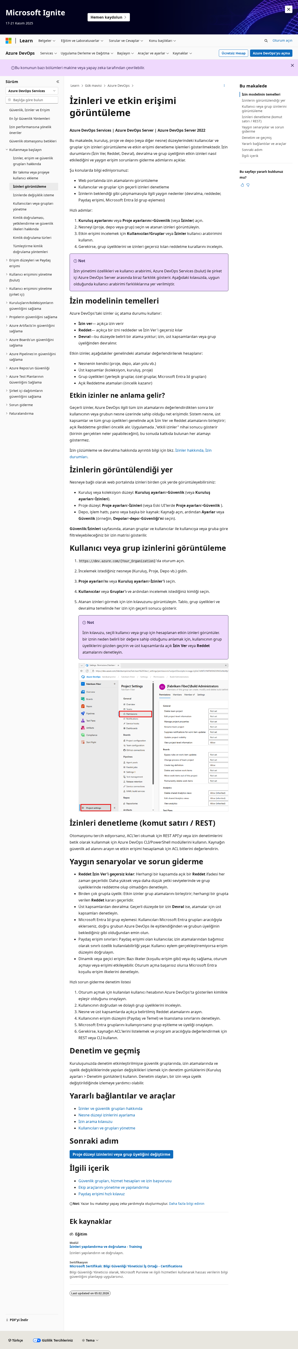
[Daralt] (58, 81)
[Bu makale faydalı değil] (248, 185)
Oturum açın (282, 40)
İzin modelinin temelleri (261, 94)
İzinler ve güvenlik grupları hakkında (110, 1108)
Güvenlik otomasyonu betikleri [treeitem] (33, 141)
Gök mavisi (93, 85)
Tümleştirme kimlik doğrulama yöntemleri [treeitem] (30, 249)
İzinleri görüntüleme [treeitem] (29, 186)
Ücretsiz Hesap (234, 53)
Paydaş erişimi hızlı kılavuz (101, 1193)
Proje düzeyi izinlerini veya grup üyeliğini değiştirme (121, 1154)
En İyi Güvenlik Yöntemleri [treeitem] (29, 118)
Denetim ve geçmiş (257, 137)
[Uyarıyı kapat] (288, 9)
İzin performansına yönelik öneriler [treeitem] (30, 130)
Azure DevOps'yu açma (271, 53)
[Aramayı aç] (266, 41)
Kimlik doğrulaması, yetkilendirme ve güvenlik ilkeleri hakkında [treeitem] (33, 223)
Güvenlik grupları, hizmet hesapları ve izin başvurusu (125, 1180)
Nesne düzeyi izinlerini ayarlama (106, 1115)
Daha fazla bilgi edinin (186, 1203)
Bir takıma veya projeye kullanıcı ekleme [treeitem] (31, 175)
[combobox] (32, 90)
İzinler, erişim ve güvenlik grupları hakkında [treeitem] (33, 161)
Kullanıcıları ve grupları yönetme (106, 1128)
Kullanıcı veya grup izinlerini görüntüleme (264, 108)
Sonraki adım (252, 149)
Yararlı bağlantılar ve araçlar (264, 143)
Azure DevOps (119, 85)
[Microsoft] (9, 41)
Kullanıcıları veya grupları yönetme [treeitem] (33, 206)
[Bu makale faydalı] (242, 185)
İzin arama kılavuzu (95, 1121)
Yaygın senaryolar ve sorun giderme (263, 129)
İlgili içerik (250, 156)
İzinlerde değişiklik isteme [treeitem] (33, 195)
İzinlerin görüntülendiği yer (263, 100)
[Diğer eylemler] (224, 86)
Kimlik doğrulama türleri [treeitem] (32, 237)
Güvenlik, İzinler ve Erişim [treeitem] (29, 110)
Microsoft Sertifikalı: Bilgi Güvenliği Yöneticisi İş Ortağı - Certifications (126, 1266)
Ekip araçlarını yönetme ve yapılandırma (113, 1187)
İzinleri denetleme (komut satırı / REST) (262, 119)
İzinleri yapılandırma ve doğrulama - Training (106, 1247)
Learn (75, 85)
